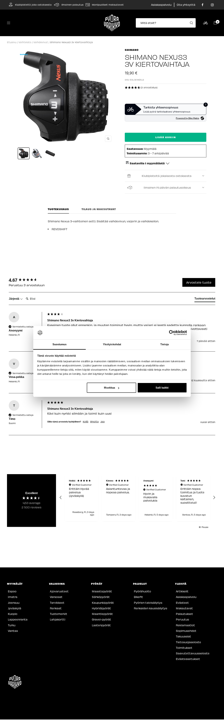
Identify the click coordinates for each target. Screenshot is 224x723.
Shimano (132, 49)
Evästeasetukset (188, 658)
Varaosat (56, 596)
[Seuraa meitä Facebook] (202, 5)
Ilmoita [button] (94, 421)
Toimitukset (184, 647)
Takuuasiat (183, 636)
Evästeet (182, 602)
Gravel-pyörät (101, 619)
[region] (137, 498)
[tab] (204, 299)
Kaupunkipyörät (103, 602)
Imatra (12, 596)
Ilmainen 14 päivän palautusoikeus (167, 187)
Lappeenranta (17, 619)
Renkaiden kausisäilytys (150, 608)
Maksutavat (184, 608)
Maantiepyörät (102, 613)
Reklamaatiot (185, 625)
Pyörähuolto (142, 591)
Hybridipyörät (101, 608)
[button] (165, 88)
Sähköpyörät (101, 596)
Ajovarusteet (59, 591)
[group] (27, 280)
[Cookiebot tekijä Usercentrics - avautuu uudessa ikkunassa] (171, 332)
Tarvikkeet (57, 602)
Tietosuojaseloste (188, 642)
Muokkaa (109, 387)
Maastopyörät (102, 591)
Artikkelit (182, 591)
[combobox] (167, 23)
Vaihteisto (25, 42)
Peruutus (182, 619)
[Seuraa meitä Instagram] (212, 5)
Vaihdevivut (40, 42)
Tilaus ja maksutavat (99, 209)
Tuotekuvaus (58, 209)
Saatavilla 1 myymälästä (147, 163)
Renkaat (56, 608)
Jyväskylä (14, 608)
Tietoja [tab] (164, 344)
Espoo (12, 591)
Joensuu (13, 602)
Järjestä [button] (14, 298)
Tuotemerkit (58, 613)
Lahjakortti (57, 619)
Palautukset (184, 613)
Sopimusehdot (186, 630)
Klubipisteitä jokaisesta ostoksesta (166, 175)
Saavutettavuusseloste (192, 653)
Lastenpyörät (101, 625)
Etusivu (11, 42)
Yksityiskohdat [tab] (112, 344)
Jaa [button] (102, 421)
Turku (11, 625)
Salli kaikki (162, 387)
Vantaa (13, 630)
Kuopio (12, 613)
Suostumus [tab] (59, 344)
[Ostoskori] (215, 22)
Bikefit (138, 596)
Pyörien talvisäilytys (148, 602)
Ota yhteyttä (186, 4)
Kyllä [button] (85, 421)
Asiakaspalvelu (161, 4)
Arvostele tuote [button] (198, 282)
